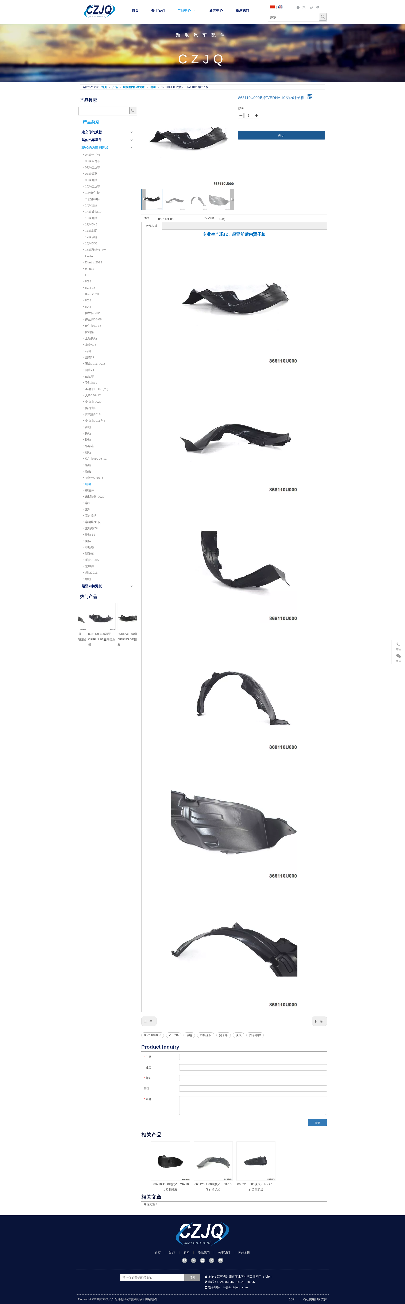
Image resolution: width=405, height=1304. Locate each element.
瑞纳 (88, 484)
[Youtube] (220, 1260)
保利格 (89, 332)
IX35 (88, 300)
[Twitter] (304, 7)
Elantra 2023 (93, 262)
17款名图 (91, 230)
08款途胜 (91, 180)
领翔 (88, 579)
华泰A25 (90, 344)
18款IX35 (91, 243)
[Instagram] (311, 7)
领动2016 (91, 572)
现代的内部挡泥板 (95, 147)
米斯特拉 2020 (94, 496)
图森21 (89, 370)
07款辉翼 (91, 173)
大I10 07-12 (93, 395)
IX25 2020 (92, 294)
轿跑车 (89, 553)
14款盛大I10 (93, 211)
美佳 (88, 541)
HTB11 (89, 268)
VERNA (174, 1035)
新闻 (186, 1252)
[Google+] (193, 1260)
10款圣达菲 (92, 186)
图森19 (89, 357)
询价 (281, 135)
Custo (89, 256)
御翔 (88, 427)
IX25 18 (90, 287)
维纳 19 (90, 534)
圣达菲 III (91, 376)
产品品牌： (210, 218)
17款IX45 (91, 224)
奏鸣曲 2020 (93, 401)
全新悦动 (91, 338)
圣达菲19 (91, 382)
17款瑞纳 (91, 237)
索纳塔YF (91, 528)
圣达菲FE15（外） (97, 389)
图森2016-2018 (95, 363)
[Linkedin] (202, 1260)
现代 (239, 1035)
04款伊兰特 (92, 154)
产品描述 (152, 226)
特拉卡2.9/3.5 (94, 477)
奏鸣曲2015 (93, 414)
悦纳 (88, 439)
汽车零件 (255, 1035)
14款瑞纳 (91, 205)
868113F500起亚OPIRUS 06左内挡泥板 (128, 639)
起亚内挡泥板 (92, 586)
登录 (292, 1299)
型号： (148, 218)
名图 (88, 351)
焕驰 (88, 471)
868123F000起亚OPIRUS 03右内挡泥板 (99, 639)
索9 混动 (90, 515)
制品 (172, 1252)
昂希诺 (89, 446)
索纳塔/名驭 (93, 522)
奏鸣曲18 (91, 408)
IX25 (88, 281)
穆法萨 (89, 490)
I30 (87, 275)
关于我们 (224, 1252)
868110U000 (152, 1035)
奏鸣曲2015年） (96, 420)
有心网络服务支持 (315, 1299)
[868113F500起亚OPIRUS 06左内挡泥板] (128, 616)
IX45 (88, 306)
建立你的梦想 (92, 132)
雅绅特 (89, 566)
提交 (317, 1122)
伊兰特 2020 (93, 313)
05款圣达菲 (92, 161)
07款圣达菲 (92, 167)
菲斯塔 (89, 547)
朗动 (88, 452)
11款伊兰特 (92, 192)
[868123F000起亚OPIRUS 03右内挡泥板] (99, 616)
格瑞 (88, 465)
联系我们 (204, 1252)
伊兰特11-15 (93, 325)
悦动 (88, 433)
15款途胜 (91, 218)
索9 (87, 509)
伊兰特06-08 (93, 319)
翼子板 (223, 1035)
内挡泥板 (206, 1035)
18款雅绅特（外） (97, 249)
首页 (158, 1252)
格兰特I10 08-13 (96, 458)
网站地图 (244, 1252)
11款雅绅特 (92, 199)
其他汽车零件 (92, 140)
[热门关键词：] (323, 16)
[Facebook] (298, 7)
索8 (87, 503)
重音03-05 (92, 560)
